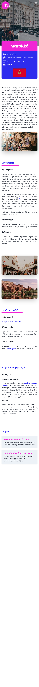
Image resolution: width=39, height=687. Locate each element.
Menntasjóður (11, 349)
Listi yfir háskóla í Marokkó (11, 322)
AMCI (21, 199)
